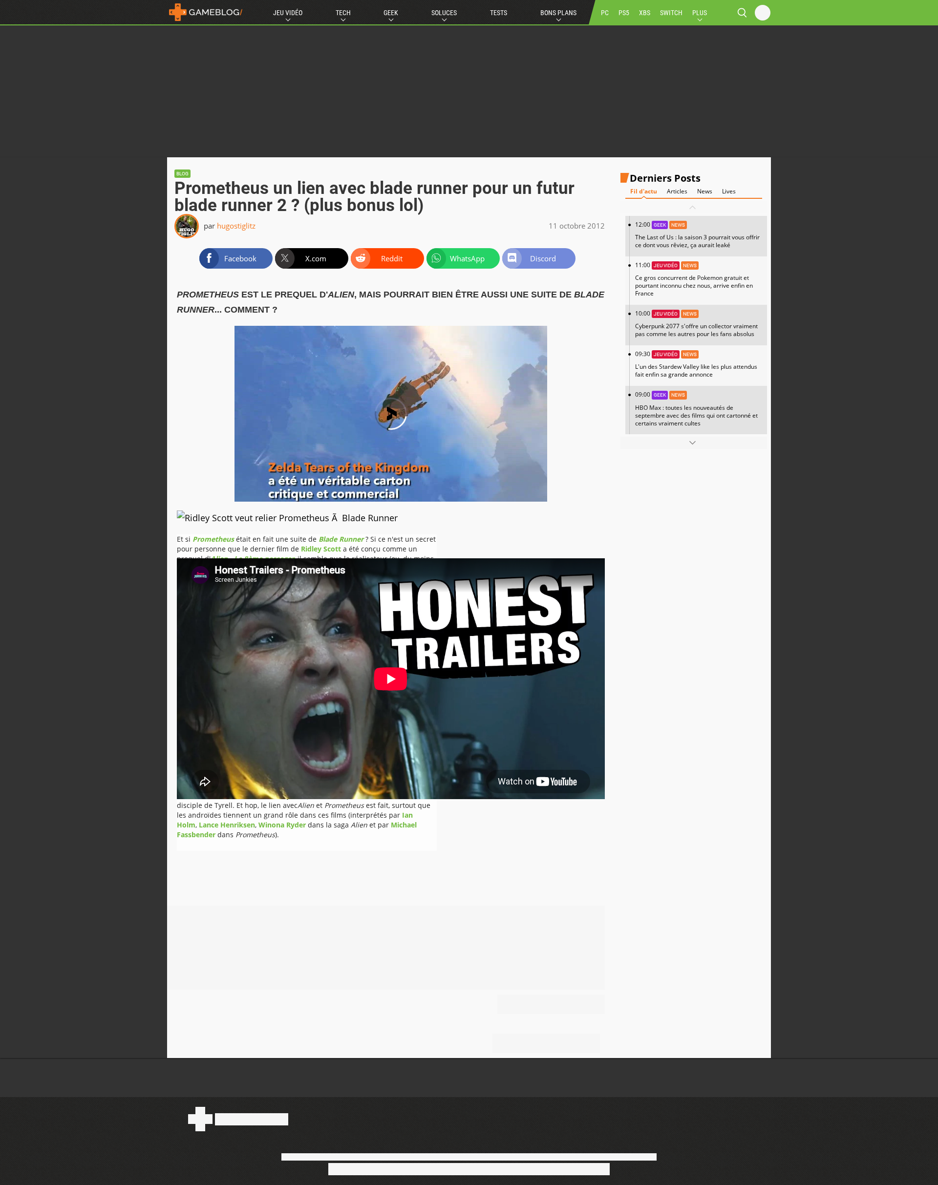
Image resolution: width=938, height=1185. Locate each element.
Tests (498, 13)
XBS (644, 13)
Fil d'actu (643, 191)
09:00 (696, 408)
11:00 (694, 279)
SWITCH (671, 13)
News (704, 191)
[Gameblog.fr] (205, 12)
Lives (729, 191)
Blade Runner (341, 539)
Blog (182, 173)
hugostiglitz (236, 226)
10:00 (696, 323)
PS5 (623, 13)
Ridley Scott (321, 548)
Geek (391, 13)
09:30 (696, 364)
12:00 (697, 234)
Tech (343, 13)
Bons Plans (558, 13)
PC (605, 13)
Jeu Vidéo (287, 13)
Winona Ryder (282, 824)
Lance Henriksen (227, 824)
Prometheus (213, 539)
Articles (677, 191)
